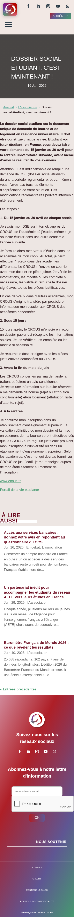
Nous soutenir (51, 842)
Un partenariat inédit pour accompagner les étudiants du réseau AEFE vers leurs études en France (37, 592)
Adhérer (60, 16)
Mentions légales (37, 890)
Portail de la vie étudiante (19, 490)
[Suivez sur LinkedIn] (38, 6)
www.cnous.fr (10, 481)
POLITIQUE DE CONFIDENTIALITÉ (37, 901)
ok (37, 818)
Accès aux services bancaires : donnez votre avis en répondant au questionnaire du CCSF (34, 537)
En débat (33, 547)
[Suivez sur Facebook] (28, 6)
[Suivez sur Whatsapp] (68, 6)
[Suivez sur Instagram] (48, 6)
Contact (37, 867)
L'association (52, 547)
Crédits (37, 879)
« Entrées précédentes (18, 689)
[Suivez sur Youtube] (58, 6)
